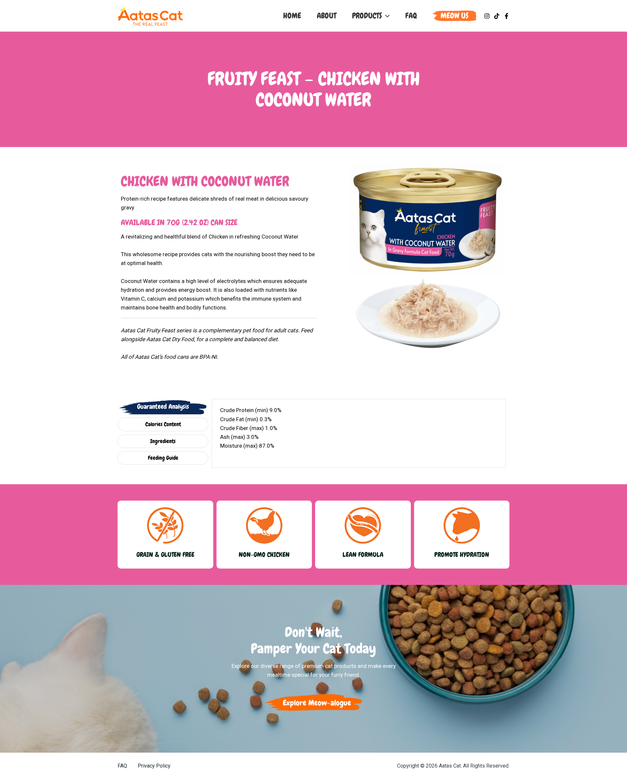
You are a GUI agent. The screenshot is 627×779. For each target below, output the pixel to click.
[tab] (163, 406)
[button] (454, 15)
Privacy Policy (154, 766)
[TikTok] (497, 16)
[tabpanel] (358, 432)
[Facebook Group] (506, 16)
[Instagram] (487, 16)
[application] (386, 16)
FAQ (122, 766)
